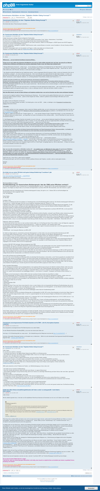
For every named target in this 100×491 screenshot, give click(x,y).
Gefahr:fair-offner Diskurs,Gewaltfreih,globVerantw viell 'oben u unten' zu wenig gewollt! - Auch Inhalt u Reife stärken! (31, 390)
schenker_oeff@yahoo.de (10, 416)
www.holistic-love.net (51, 411)
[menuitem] (11, 10)
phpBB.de (52, 480)
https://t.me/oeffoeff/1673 (59, 333)
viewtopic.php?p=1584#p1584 (9, 443)
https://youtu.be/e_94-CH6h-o (23, 385)
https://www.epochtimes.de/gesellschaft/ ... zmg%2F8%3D (16, 175)
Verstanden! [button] (91, 488)
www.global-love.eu (9, 112)
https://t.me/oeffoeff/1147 (53, 30)
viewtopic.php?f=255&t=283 (55, 453)
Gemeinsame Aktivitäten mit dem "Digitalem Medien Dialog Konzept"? (26, 15)
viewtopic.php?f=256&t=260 (17, 337)
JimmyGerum (79, 34)
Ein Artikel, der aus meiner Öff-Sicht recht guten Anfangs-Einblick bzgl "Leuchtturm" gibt (27, 172)
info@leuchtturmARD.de (28, 49)
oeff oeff (77, 20)
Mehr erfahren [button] (57, 488)
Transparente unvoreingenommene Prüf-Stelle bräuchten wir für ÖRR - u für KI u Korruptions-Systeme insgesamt (31, 323)
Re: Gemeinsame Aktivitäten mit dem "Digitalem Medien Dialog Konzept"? (23, 34)
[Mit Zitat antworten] (73, 21)
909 (80, 21)
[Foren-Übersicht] (9, 5)
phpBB (43, 478)
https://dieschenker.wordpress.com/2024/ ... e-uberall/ (15, 139)
